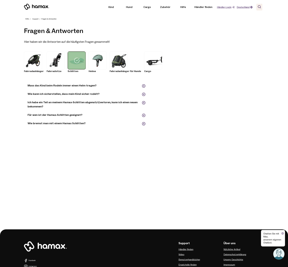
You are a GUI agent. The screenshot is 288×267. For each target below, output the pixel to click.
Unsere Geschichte (233, 259)
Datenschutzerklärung (235, 254)
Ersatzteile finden (187, 264)
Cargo (147, 7)
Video (181, 254)
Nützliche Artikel (232, 249)
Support (35, 19)
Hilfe (183, 7)
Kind (111, 7)
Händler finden (203, 7)
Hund (129, 7)
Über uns (230, 243)
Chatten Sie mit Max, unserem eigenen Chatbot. (272, 238)
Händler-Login (224, 7)
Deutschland (243, 7)
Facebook (32, 260)
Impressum (229, 264)
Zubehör (165, 7)
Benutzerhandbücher (189, 259)
